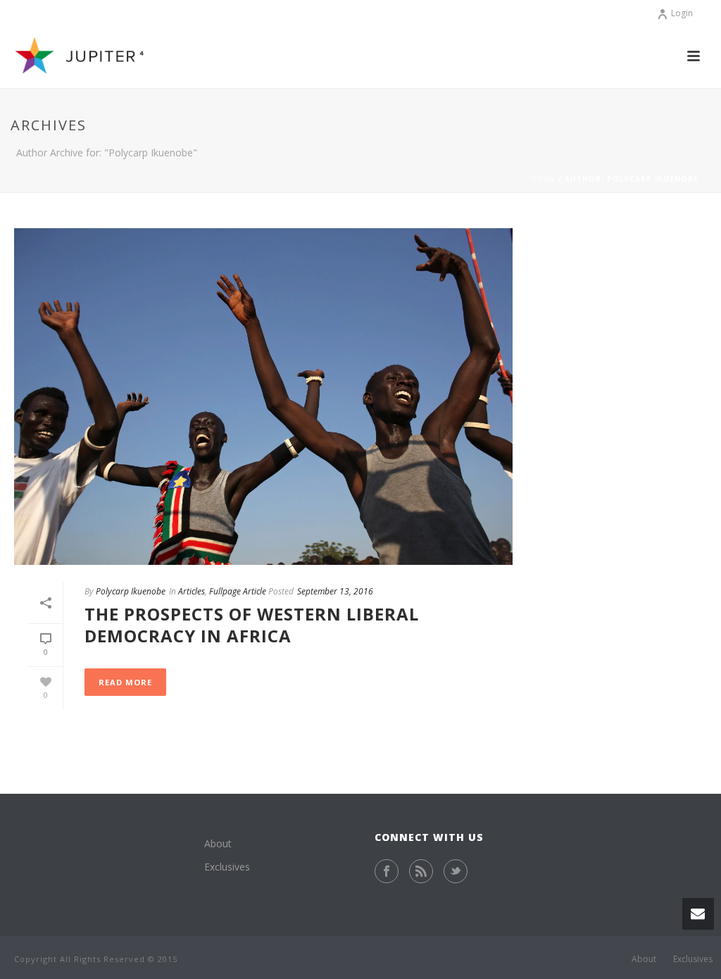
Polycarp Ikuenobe (130, 591)
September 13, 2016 (335, 591)
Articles (191, 591)
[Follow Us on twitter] (456, 871)
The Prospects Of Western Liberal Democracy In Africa (251, 624)
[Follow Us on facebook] (387, 871)
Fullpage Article (237, 591)
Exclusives (227, 866)
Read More (125, 682)
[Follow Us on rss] (421, 871)
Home (543, 179)
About (218, 843)
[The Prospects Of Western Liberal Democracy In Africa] (263, 396)
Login (682, 13)
